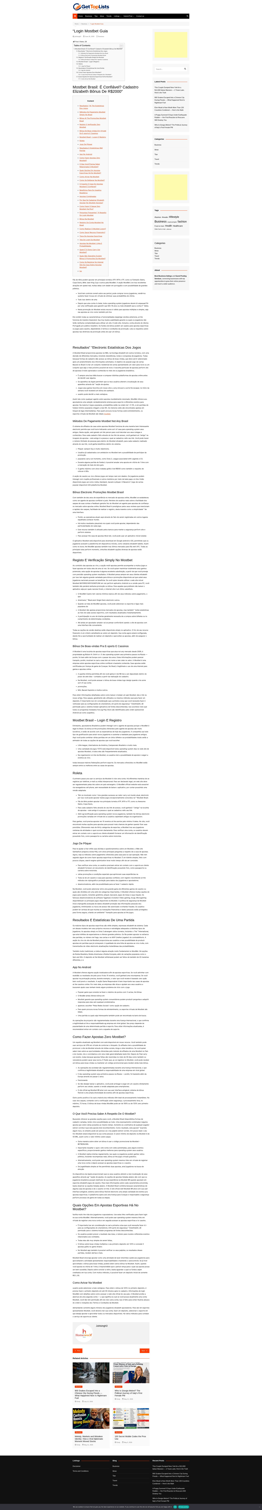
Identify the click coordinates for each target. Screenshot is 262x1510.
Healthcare (178, 226)
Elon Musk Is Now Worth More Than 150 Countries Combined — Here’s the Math (169, 109)
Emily (78, 1401)
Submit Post (128, 16)
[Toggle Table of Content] (120, 46)
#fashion (158, 217)
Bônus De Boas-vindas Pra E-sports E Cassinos (94, 59)
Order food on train (160, 229)
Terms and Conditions (81, 1471)
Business (88, 16)
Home (80, 16)
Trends (108, 16)
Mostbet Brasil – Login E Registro (88, 61)
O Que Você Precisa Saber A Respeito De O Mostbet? (96, 74)
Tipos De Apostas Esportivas (91, 236)
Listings (117, 16)
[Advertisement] (171, 45)
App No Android (85, 70)
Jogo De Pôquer (85, 66)
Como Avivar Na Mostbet (88, 79)
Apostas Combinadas (88, 196)
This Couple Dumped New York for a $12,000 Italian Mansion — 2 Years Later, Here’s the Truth (169, 90)
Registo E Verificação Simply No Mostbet (91, 57)
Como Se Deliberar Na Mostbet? (92, 180)
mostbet (107, 414)
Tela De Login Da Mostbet (90, 240)
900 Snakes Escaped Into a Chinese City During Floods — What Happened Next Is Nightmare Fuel (170, 100)
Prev (78, 1351)
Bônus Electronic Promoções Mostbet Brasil (93, 55)
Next (143, 1351)
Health (168, 225)
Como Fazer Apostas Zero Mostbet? (89, 72)
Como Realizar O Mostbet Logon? (93, 229)
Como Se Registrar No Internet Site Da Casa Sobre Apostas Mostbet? (91, 264)
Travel (157, 159)
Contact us (140, 16)
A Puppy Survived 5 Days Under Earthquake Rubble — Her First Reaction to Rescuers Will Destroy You (171, 117)
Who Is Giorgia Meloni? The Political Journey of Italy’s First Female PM (128, 1393)
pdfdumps (169, 229)
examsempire (172, 222)
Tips (96, 16)
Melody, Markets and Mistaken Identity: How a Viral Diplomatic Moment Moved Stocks (89, 1438)
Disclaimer (76, 1466)
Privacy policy (183, 1507)
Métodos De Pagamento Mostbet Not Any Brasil (94, 53)
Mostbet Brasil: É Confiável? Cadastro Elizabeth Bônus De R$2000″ (99, 49)
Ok (175, 1507)
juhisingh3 (78, 36)
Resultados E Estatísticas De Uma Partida (91, 68)
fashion (182, 221)
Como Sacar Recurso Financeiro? (92, 232)
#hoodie (165, 217)
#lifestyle (174, 216)
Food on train (159, 226)
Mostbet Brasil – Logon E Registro (93, 137)
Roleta (81, 64)
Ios (81, 271)
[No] (259, 1507)
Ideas (102, 16)
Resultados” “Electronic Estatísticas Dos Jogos (92, 51)
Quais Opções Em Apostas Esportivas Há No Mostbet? (95, 76)
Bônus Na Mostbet (87, 219)
